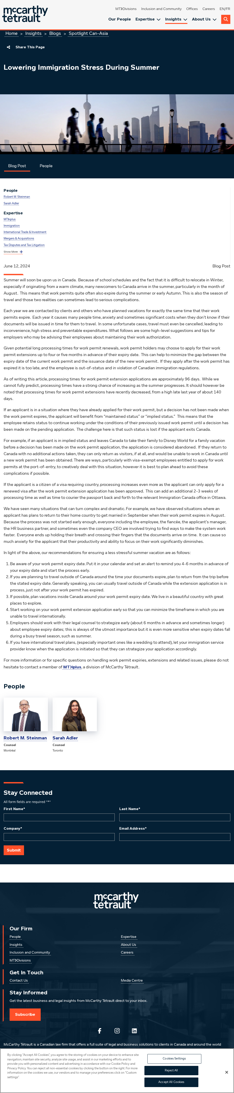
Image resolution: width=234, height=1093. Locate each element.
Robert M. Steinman (17, 196)
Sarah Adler (11, 203)
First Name (14, 809)
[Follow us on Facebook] (99, 1030)
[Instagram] (117, 1030)
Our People (119, 19)
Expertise (145, 19)
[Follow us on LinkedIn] (134, 1030)
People (46, 166)
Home (11, 33)
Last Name (129, 809)
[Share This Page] (8, 47)
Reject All (171, 1070)
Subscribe (25, 1014)
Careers (208, 9)
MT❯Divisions (126, 9)
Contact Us (19, 981)
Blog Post (17, 166)
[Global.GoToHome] (25, 14)
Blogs (55, 33)
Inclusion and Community (161, 9)
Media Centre (132, 981)
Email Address (133, 828)
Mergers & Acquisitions (19, 238)
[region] (117, 1070)
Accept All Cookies (171, 1082)
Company (13, 828)
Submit (14, 850)
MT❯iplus (10, 219)
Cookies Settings (174, 1058)
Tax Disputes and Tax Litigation (24, 245)
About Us (201, 19)
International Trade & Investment (25, 232)
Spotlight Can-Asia (88, 33)
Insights (173, 19)
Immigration (12, 225)
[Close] (227, 1072)
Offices (192, 9)
